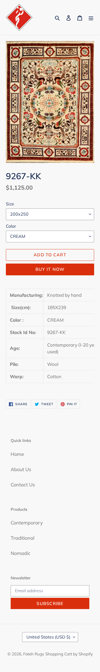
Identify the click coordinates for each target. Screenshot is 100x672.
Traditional (22, 538)
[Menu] (91, 17)
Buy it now (50, 269)
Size (10, 204)
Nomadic (20, 553)
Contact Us (23, 485)
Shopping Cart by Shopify (69, 653)
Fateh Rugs (33, 653)
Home (17, 454)
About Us (21, 469)
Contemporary (27, 523)
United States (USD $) (48, 637)
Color (11, 226)
